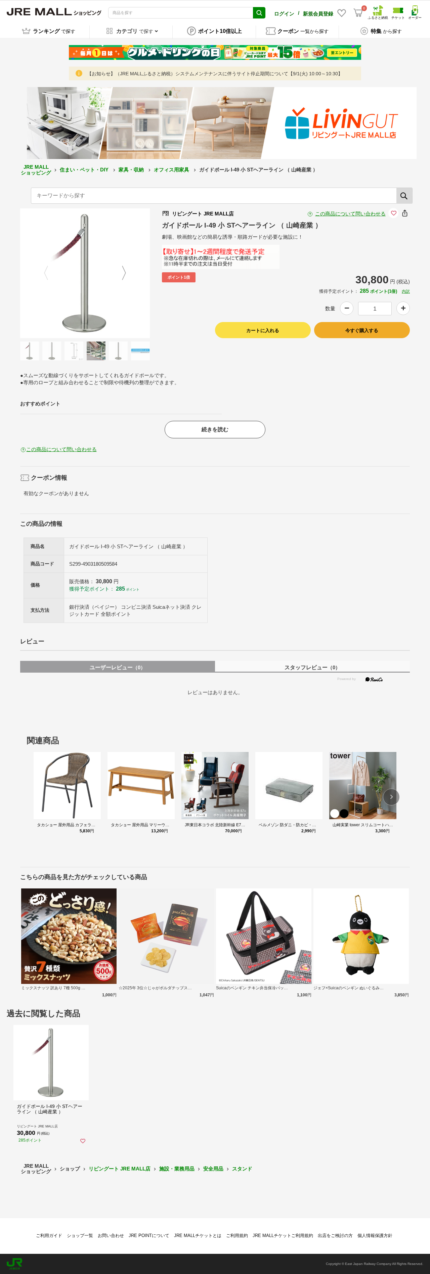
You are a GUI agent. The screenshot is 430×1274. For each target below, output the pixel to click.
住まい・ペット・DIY (85, 169)
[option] (85, 273)
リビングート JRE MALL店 (119, 1168)
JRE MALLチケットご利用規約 (283, 1235)
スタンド (242, 1168)
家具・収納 (132, 169)
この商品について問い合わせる (350, 213)
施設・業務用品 (177, 1168)
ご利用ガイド (49, 1235)
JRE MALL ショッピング (36, 169)
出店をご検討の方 (335, 1235)
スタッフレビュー (312, 667)
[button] (391, 797)
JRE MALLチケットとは (197, 1235)
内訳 (406, 291)
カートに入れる (262, 330)
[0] (358, 12)
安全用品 (213, 1168)
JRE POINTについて (149, 1235)
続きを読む (215, 429)
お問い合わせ (111, 1235)
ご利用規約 (237, 1235)
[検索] (404, 196)
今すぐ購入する (361, 330)
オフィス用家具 (172, 169)
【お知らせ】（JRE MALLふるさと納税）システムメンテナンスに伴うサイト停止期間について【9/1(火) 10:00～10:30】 (215, 73)
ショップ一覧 (80, 1235)
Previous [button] (50, 273)
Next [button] (120, 273)
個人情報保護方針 (374, 1235)
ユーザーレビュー (117, 667)
